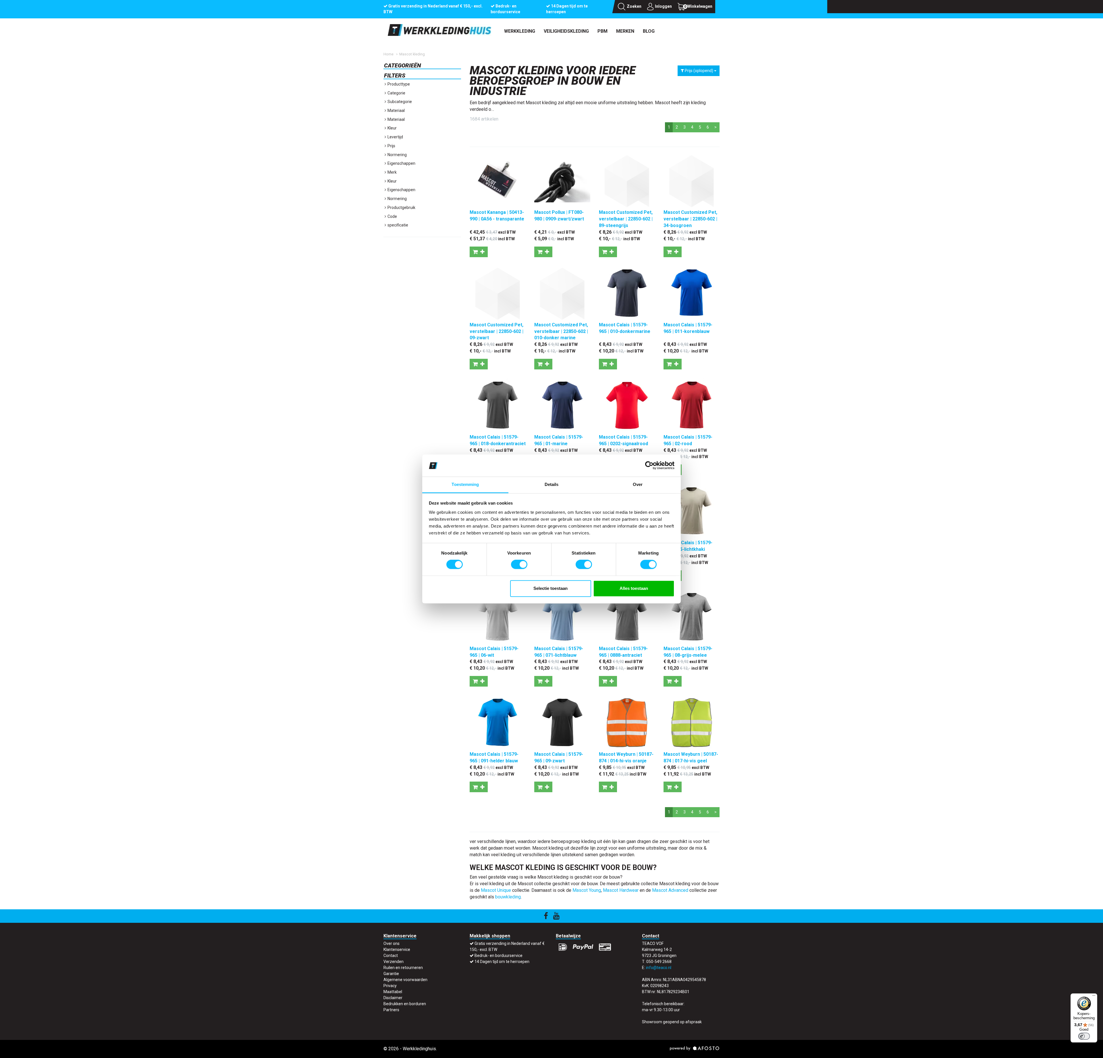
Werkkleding (519, 31)
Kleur (392, 128)
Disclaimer (392, 997)
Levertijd (395, 137)
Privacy (390, 985)
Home (388, 54)
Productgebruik (401, 207)
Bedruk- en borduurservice (498, 955)
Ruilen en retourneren (403, 967)
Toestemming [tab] (465, 484)
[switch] (519, 564)
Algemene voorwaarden (405, 979)
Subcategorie (399, 101)
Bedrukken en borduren (404, 1003)
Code (392, 216)
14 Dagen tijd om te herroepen (502, 961)
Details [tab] (552, 484)
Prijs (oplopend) (699, 70)
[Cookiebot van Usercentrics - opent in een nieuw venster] (649, 465)
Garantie (391, 973)
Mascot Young (586, 890)
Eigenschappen (401, 163)
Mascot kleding (412, 54)
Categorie (396, 93)
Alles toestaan (634, 588)
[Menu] (1093, 996)
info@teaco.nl (658, 967)
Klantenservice (396, 949)
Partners (391, 1009)
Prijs (391, 146)
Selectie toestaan (550, 588)
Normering (397, 154)
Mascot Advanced (670, 890)
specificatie (397, 225)
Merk (392, 172)
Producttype (398, 84)
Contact (390, 955)
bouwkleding (508, 897)
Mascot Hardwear (621, 890)
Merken (625, 31)
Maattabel (392, 991)
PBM (602, 31)
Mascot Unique (496, 890)
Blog (649, 31)
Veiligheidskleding (566, 31)
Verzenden (393, 961)
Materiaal (396, 110)
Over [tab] (638, 484)
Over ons (391, 943)
